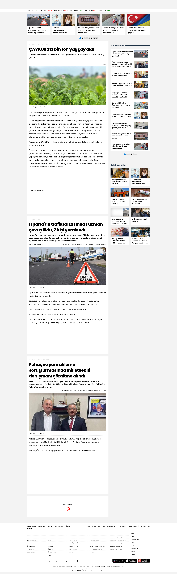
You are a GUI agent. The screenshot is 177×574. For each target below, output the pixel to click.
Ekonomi (45, 44)
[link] (130, 54)
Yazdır (104, 64)
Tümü (95, 38)
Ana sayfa (32, 44)
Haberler (39, 44)
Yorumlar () (33, 107)
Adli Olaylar (46, 359)
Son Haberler (117, 45)
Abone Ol (42, 107)
